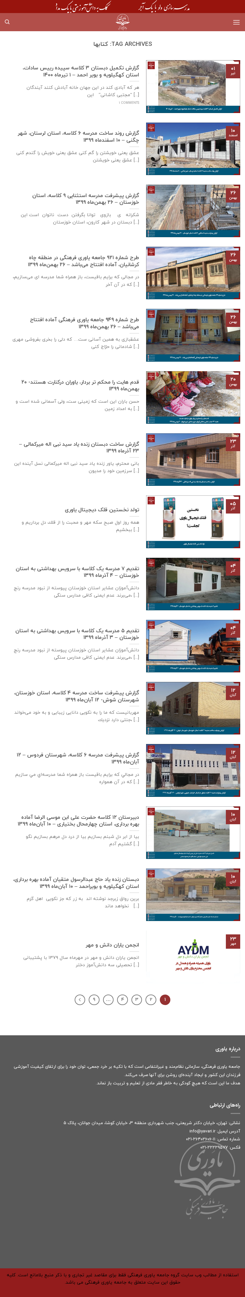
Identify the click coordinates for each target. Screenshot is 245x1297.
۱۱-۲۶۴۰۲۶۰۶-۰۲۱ (200, 1139)
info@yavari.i (201, 1131)
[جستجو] (7, 22)
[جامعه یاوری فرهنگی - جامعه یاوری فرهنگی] (122, 22)
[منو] (236, 22)
